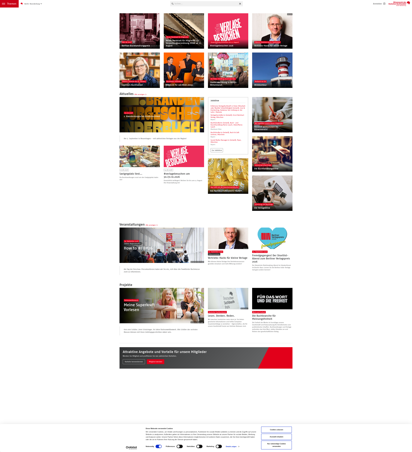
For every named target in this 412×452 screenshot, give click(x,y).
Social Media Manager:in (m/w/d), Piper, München (226, 141)
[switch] (180, 446)
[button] (9, 4)
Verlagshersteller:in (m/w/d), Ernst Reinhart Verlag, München (227, 116)
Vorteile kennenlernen (134, 362)
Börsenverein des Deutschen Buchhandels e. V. (399, 4)
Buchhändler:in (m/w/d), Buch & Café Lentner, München (225, 133)
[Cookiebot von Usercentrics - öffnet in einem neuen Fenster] (131, 447)
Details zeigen (231, 446)
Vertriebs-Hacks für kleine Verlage (227, 257)
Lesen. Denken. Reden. (221, 315)
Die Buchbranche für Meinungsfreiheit (264, 317)
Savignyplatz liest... (131, 173)
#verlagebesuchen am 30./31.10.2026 (177, 175)
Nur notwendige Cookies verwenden (276, 445)
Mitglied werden (155, 362)
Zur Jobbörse (217, 150)
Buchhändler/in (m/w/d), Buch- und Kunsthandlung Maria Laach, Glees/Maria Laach (226, 125)
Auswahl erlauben (276, 437)
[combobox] (206, 3)
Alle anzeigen (139, 94)
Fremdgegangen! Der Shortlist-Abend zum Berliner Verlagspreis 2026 (271, 258)
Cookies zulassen (276, 430)
